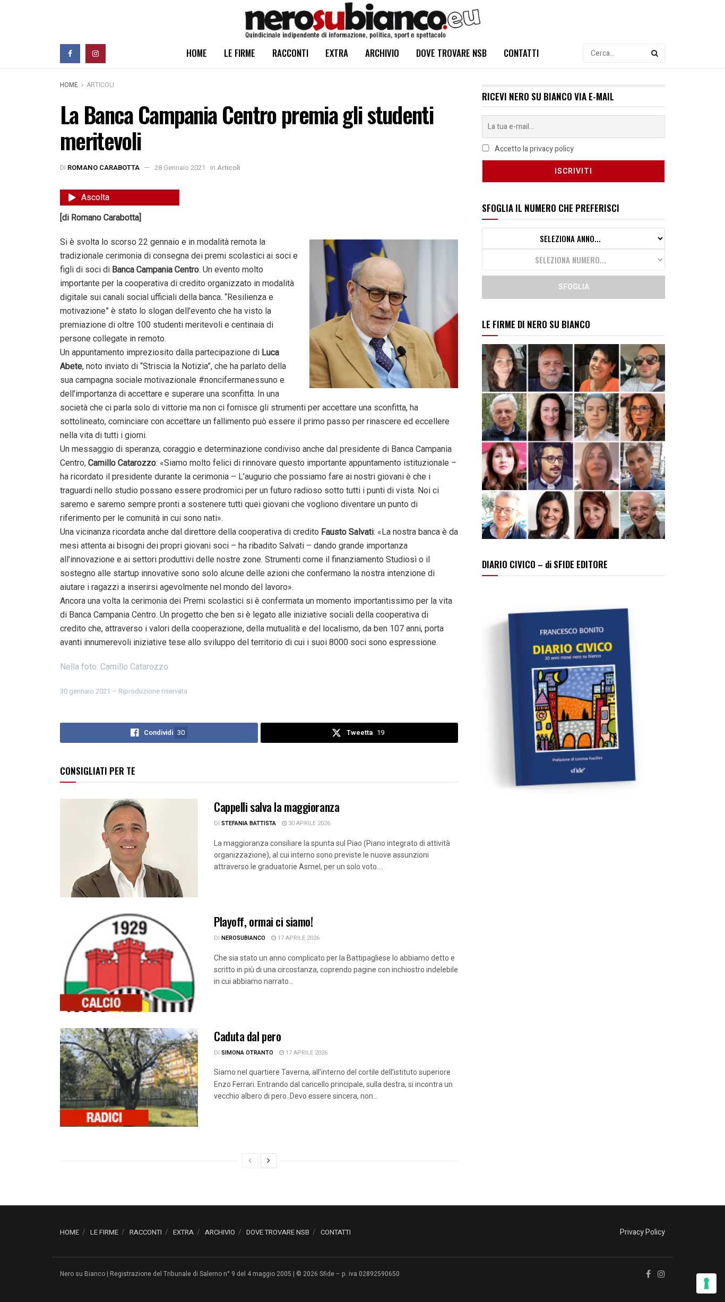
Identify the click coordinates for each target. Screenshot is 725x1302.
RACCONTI (290, 52)
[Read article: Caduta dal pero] (129, 1077)
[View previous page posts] (250, 1160)
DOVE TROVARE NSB (451, 52)
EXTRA (336, 52)
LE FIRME (239, 52)
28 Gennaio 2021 (179, 167)
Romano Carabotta (103, 167)
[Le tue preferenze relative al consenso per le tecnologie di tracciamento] (706, 1283)
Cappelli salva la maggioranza (276, 806)
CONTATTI (521, 52)
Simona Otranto (247, 1052)
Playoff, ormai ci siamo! (263, 921)
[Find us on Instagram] (95, 53)
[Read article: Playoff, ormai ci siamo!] (129, 962)
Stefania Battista (248, 823)
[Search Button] (655, 53)
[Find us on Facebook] (70, 53)
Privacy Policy (642, 1232)
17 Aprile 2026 (298, 938)
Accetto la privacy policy (533, 149)
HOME (196, 52)
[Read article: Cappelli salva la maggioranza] (129, 848)
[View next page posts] (269, 1160)
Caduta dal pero (247, 1035)
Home (69, 85)
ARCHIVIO (382, 52)
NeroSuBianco (243, 938)
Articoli (100, 85)
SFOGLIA (573, 287)
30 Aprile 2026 (308, 823)
